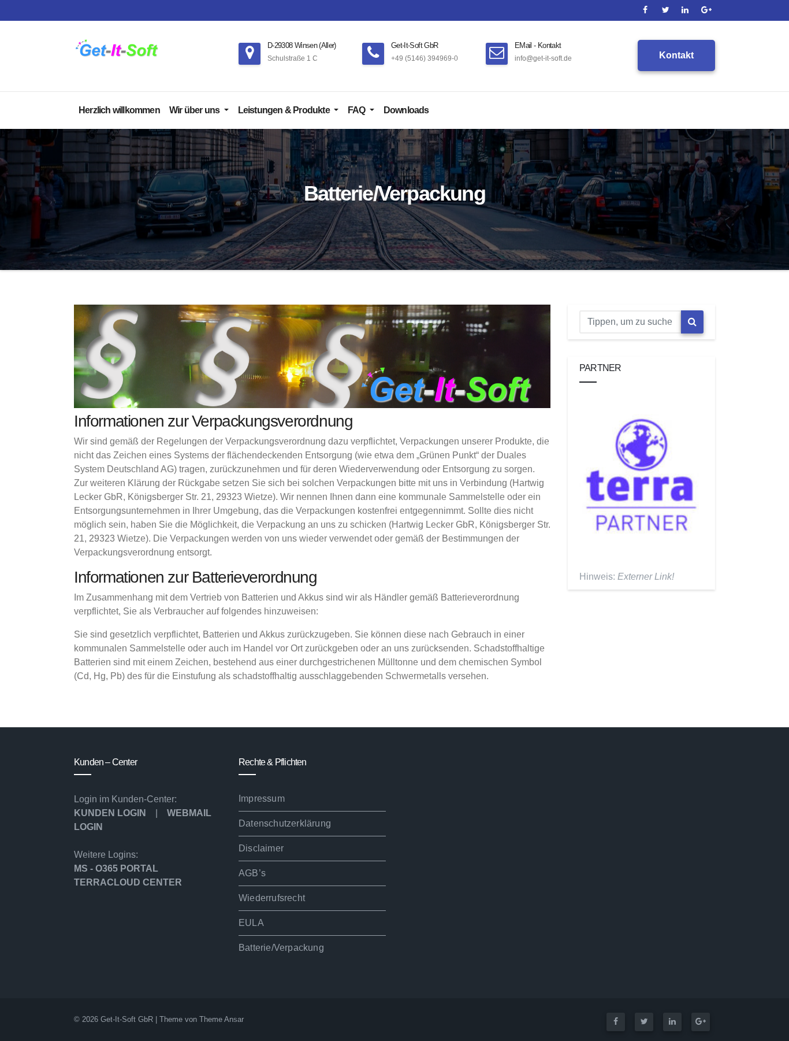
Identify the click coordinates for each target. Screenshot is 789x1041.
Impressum (262, 798)
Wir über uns (195, 110)
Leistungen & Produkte (285, 110)
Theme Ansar (221, 1019)
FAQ (357, 110)
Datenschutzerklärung (285, 823)
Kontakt (676, 55)
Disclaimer (261, 848)
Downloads (406, 110)
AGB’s (252, 873)
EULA (251, 923)
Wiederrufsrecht (272, 898)
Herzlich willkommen (119, 110)
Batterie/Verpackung (281, 948)
